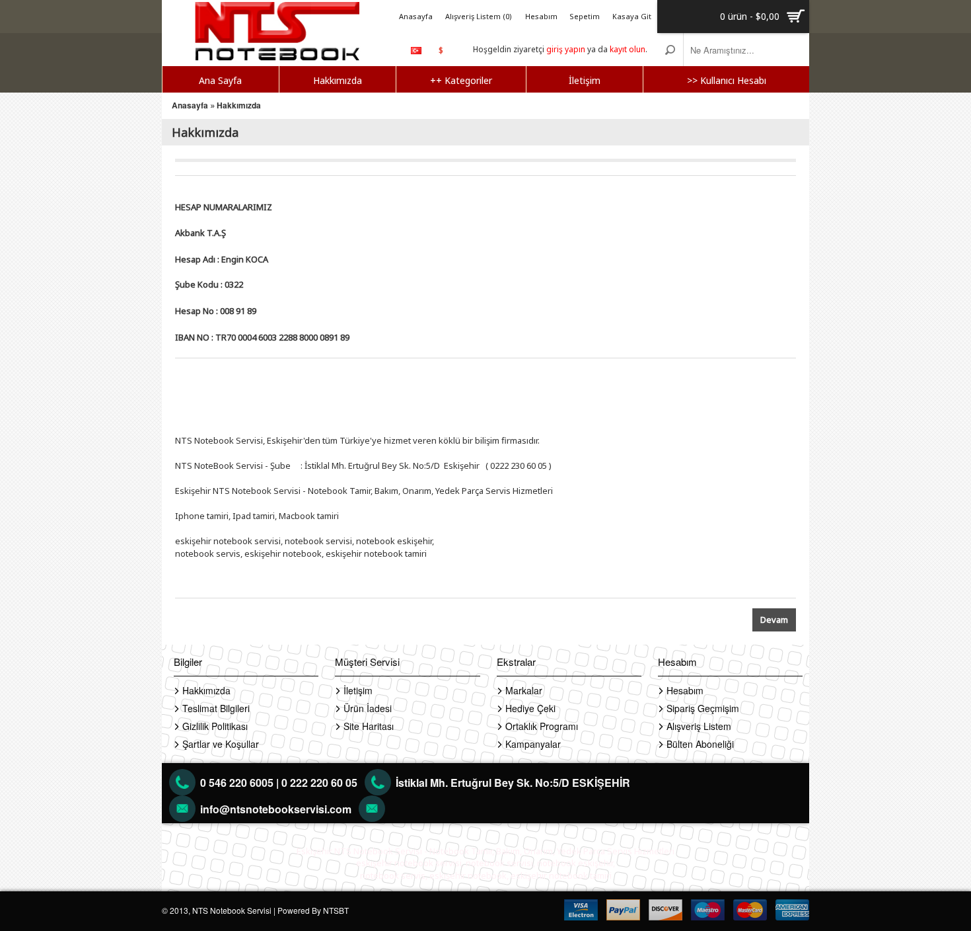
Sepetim (584, 16)
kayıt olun (627, 49)
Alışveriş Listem (698, 726)
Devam (774, 620)
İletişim (584, 80)
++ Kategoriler (461, 80)
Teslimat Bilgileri (216, 708)
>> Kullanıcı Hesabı (726, 80)
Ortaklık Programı (541, 726)
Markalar (523, 690)
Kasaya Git (631, 16)
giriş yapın (565, 49)
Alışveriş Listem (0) (478, 16)
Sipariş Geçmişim (702, 708)
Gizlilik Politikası (215, 726)
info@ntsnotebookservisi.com (275, 809)
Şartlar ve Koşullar (220, 743)
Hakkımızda (337, 80)
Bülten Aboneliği (700, 743)
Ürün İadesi (367, 708)
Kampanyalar (533, 743)
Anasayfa (416, 16)
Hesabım (541, 16)
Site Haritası (368, 726)
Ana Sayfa (220, 80)
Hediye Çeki (530, 708)
